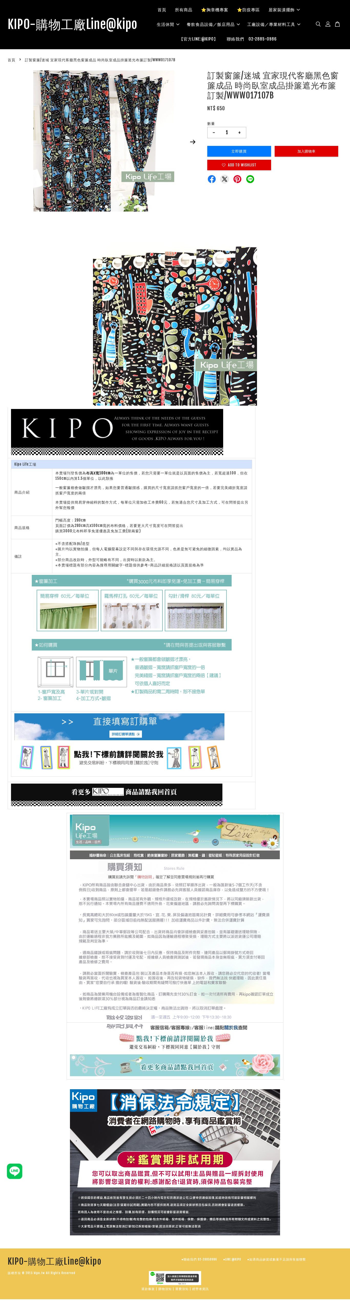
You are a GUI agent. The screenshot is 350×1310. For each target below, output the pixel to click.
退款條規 (148, 1289)
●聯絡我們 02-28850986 (199, 1259)
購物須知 (165, 1289)
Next (192, 142)
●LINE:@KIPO (232, 1259)
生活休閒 (165, 24)
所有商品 (183, 9)
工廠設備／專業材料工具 (271, 24)
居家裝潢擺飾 (282, 9)
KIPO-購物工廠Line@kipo (72, 24)
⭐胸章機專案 (214, 9)
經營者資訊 (200, 1289)
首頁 (162, 9)
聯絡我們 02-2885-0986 (252, 39)
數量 (211, 123)
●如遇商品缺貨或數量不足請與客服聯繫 (276, 1259)
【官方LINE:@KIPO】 (198, 39)
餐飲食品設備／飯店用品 (211, 24)
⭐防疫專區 (248, 9)
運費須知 (182, 1289)
